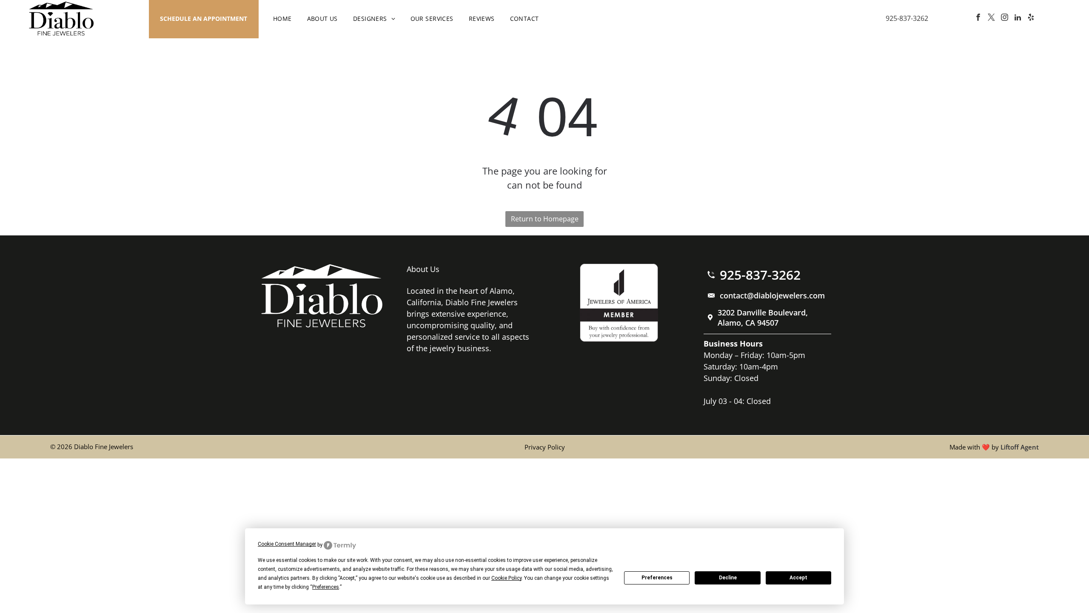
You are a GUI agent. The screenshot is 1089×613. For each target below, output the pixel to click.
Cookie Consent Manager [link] (287, 544)
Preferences (657, 578)
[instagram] (1004, 18)
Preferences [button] (325, 587)
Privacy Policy (545, 447)
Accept (798, 578)
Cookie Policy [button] (506, 578)
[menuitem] (282, 18)
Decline (728, 578)
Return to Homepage (545, 218)
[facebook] (978, 18)
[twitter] (991, 18)
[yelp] (1031, 18)
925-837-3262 (907, 18)
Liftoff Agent (1020, 447)
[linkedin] (1017, 18)
